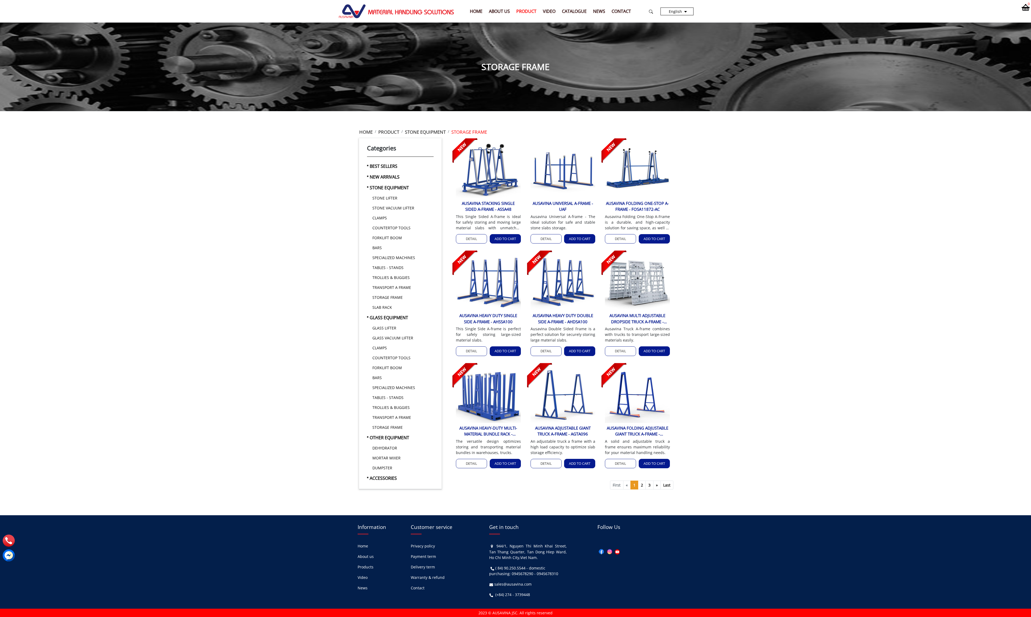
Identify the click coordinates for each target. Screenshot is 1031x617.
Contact (621, 11)
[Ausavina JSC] (396, 10)
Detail (471, 238)
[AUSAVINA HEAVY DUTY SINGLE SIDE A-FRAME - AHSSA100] (488, 281)
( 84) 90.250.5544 (510, 568)
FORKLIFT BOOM (387, 237)
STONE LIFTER (384, 198)
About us (499, 11)
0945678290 (522, 573)
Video (549, 11)
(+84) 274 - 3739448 (512, 594)
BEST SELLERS (383, 166)
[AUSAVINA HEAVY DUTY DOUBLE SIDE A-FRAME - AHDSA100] (563, 281)
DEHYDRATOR (384, 448)
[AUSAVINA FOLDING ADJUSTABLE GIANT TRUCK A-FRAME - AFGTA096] (637, 394)
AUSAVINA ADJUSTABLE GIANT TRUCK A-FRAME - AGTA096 (563, 431)
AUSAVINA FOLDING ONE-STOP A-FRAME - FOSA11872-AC (637, 206)
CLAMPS (379, 217)
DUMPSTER (382, 467)
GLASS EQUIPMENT (389, 318)
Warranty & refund (428, 577)
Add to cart (505, 238)
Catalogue (574, 11)
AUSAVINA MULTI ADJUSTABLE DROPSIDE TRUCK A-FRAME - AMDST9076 (637, 319)
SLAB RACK (382, 307)
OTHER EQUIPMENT (389, 438)
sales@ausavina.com (513, 584)
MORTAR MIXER (386, 457)
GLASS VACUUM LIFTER (392, 337)
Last (666, 485)
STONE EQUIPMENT (389, 188)
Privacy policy (423, 546)
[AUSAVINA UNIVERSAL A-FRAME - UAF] (563, 169)
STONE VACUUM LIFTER (393, 207)
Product (526, 11)
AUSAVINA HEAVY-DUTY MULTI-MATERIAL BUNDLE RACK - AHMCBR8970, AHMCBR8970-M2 (488, 431)
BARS (377, 247)
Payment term (423, 556)
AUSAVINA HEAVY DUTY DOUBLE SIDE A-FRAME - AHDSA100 (563, 318)
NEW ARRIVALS (385, 177)
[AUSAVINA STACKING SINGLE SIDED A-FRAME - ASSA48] (488, 169)
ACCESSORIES (383, 478)
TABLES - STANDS (388, 267)
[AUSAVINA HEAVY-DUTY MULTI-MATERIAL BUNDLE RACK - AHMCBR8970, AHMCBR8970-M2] (488, 394)
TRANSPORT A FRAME (391, 287)
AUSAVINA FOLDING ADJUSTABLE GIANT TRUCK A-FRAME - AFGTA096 (637, 431)
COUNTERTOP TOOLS (391, 227)
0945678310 (547, 573)
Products (365, 566)
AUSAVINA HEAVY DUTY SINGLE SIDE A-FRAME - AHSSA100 (488, 318)
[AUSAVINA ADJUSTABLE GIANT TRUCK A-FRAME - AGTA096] (563, 394)
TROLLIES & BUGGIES (391, 277)
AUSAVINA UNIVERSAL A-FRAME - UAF (563, 206)
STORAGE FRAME (387, 297)
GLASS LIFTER (384, 328)
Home (476, 11)
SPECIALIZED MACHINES (393, 257)
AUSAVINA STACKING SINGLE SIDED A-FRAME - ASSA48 (488, 206)
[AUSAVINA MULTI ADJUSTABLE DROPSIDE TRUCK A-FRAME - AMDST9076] (637, 281)
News (599, 11)
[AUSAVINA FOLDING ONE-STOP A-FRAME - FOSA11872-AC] (637, 169)
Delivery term (423, 566)
